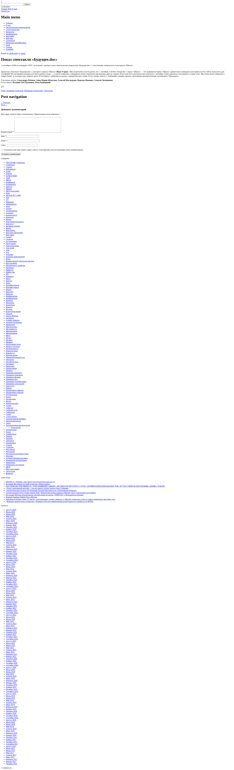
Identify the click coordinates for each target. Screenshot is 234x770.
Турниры (9, 447)
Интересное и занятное (15, 265)
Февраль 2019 (11, 707)
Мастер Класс (11, 327)
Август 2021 (11, 641)
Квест (8, 279)
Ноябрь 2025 (11, 529)
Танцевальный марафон (16, 419)
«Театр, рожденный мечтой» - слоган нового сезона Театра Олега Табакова (37, 488)
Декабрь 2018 (11, 711)
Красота (9, 307)
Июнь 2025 (10, 540)
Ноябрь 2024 (11, 556)
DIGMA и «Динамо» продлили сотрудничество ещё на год (30, 482)
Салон (8, 406)
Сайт (3, 145)
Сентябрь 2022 (12, 613)
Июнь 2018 (10, 724)
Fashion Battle (11, 176)
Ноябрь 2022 (11, 608)
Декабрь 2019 (11, 685)
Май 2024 (10, 569)
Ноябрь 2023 (11, 582)
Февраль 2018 (11, 733)
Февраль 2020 (11, 680)
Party (8, 193)
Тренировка (11, 443)
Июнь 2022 (10, 619)
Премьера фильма (13, 377)
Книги (8, 290)
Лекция (9, 314)
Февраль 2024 (11, 575)
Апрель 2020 (11, 676)
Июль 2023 (10, 591)
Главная (9, 23)
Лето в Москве (12, 316)
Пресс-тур (10, 386)
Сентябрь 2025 (12, 534)
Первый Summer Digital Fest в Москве (21, 497)
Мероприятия (11, 333)
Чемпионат (10, 463)
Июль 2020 (10, 670)
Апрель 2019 (11, 702)
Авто (8, 206)
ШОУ (8, 467)
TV (7, 200)
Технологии (16, 427)
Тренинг (9, 438)
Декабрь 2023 (11, 580)
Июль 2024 (10, 564)
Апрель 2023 (11, 597)
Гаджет (9, 237)
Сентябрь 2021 (12, 639)
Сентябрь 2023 (12, 586)
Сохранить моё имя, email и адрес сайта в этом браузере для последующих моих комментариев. (43, 150)
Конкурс (9, 294)
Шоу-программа (12, 469)
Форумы (9, 38)
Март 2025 (10, 547)
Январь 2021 (11, 656)
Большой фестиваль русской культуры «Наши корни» (28, 484)
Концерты (10, 32)
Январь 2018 (11, 735)
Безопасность (11, 215)
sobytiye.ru (5, 11)
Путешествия (11, 395)
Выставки (10, 36)
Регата (8, 401)
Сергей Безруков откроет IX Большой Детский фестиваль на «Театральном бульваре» (41, 490)
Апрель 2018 (11, 729)
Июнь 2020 (10, 672)
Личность (10, 318)
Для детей (10, 248)
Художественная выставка (17, 458)
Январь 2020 (11, 683)
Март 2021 (10, 652)
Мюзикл (9, 342)
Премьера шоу (12, 379)
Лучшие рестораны (14, 322)
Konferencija (11, 184)
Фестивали (10, 449)
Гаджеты (9, 239)
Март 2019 (10, 705)
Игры (8, 259)
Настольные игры (13, 344)
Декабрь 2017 (11, 737)
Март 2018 (10, 731)
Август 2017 (11, 746)
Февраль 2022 (11, 628)
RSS (9, 9)
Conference (10, 165)
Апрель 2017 (11, 755)
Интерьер (10, 268)
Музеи (8, 338)
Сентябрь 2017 (12, 744)
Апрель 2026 (11, 518)
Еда (7, 252)
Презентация (11, 368)
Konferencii (10, 182)
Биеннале (10, 217)
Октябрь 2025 (11, 532)
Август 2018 (11, 720)
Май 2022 (10, 621)
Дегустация (10, 244)
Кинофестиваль (12, 287)
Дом (7, 250)
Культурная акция (13, 311)
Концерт (9, 300)
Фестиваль (10, 452)
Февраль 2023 (11, 602)
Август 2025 (11, 536)
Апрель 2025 (11, 545)
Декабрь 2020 (11, 659)
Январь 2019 (11, 709)
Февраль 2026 (11, 523)
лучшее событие (12, 320)
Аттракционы (11, 211)
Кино (8, 283)
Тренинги (10, 441)
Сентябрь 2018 (12, 718)
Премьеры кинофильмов (16, 43)
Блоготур (10, 224)
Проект (9, 388)
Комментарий (7, 132)
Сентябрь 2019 (12, 691)
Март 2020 (10, 678)
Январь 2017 (11, 762)
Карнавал (10, 276)
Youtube (4, 9)
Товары (9, 436)
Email (4, 141)
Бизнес (9, 219)
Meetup (9, 189)
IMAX (8, 180)
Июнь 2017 (10, 751)
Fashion (9, 173)
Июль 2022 (10, 617)
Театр (8, 423)
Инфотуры (10, 272)
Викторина (10, 230)
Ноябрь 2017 (11, 740)
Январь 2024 (11, 578)
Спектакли (10, 41)
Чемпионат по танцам (15, 465)
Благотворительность (15, 222)
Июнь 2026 (10, 514)
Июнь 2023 (10, 593)
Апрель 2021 (11, 650)
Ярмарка (9, 473)
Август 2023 (11, 589)
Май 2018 (10, 726)
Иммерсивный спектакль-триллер (20, 261)
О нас (8, 25)
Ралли (8, 397)
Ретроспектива (12, 403)
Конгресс (10, 292)
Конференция (11, 298)
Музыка (9, 340)
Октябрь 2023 (11, 584)
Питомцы (10, 364)
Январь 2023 (11, 604)
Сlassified (9, 49)
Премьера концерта (14, 373)
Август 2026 (11, 510)
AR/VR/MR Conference (15, 163)
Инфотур (9, 270)
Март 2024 (10, 573)
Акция (8, 209)
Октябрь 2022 (11, 610)
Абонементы (11, 204)
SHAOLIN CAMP (13, 195)
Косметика (10, 305)
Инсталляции (11, 263)
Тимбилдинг (11, 434)
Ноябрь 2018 (11, 713)
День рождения (12, 246)
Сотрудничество (13, 30)
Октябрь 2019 (11, 689)
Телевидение (11, 430)
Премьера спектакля (14, 91)
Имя (3, 136)
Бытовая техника (13, 226)
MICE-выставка (12, 191)
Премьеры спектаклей (33, 91)
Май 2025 (10, 543)
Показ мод (10, 366)
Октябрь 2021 (11, 637)
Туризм (9, 47)
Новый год (10, 353)
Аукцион (9, 213)
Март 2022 (10, 626)
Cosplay (9, 167)
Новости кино (12, 351)
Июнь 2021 (10, 645)
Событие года (11, 410)
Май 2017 (10, 753)
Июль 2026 (10, 512)
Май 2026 (10, 516)
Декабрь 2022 (11, 606)
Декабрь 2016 (11, 764)
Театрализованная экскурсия (18, 425)
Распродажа (11, 399)
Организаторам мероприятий (18, 27)
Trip (7, 198)
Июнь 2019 (10, 698)
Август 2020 (11, 667)
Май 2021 (10, 648)
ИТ (7, 274)
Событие (9, 408)
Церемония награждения (16, 460)
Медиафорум (11, 329)
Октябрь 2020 (11, 663)
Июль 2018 (10, 722)
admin (23, 53)
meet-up (9, 187)
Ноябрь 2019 (11, 687)
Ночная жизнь (12, 355)
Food (8, 45)
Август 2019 (11, 694)
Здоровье (9, 255)
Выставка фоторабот (14, 233)
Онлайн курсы (12, 362)
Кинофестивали (12, 285)
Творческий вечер (13, 421)
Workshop (10, 202)
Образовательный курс (15, 357)
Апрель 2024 (11, 571)
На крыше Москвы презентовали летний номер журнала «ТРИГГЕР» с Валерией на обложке (45, 495)
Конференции (11, 34)
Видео (8, 228)
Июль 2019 (10, 696)
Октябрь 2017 (11, 742)
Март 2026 (10, 521)
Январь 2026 (11, 525)
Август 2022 (11, 615)
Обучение (10, 360)
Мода (8, 336)
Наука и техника (13, 346)
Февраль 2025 (11, 549)
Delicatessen (10, 169)
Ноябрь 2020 (11, 661)
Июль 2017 (10, 748)
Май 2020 (10, 674)
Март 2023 (10, 599)
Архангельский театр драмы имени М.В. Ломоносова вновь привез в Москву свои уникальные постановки (51, 493)
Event (3, 91)
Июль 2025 (10, 538)
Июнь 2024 (10, 567)
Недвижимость (12, 349)
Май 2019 (10, 700)
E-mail (14, 9)
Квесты (9, 281)
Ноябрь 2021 (11, 635)
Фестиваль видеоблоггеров (17, 454)
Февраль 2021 (11, 654)
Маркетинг (10, 325)
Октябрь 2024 (11, 558)
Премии (9, 371)
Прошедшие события (14, 390)
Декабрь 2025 (11, 527)
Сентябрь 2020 (12, 665)
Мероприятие (11, 331)
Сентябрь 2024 (12, 560)
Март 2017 (10, 757)
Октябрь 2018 (11, 716)
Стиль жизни (11, 417)
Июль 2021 (10, 643)
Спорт (8, 414)
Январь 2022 (11, 630)
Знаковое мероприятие (15, 257)
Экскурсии (10, 471)
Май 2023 (10, 595)
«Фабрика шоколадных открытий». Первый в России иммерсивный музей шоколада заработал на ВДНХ (49, 501)
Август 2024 (11, 562)
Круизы (9, 309)
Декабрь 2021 (11, 632)
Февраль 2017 (11, 759)
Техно (8, 432)
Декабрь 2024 (11, 554)
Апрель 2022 (11, 624)
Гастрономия (11, 241)
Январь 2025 (11, 551)
